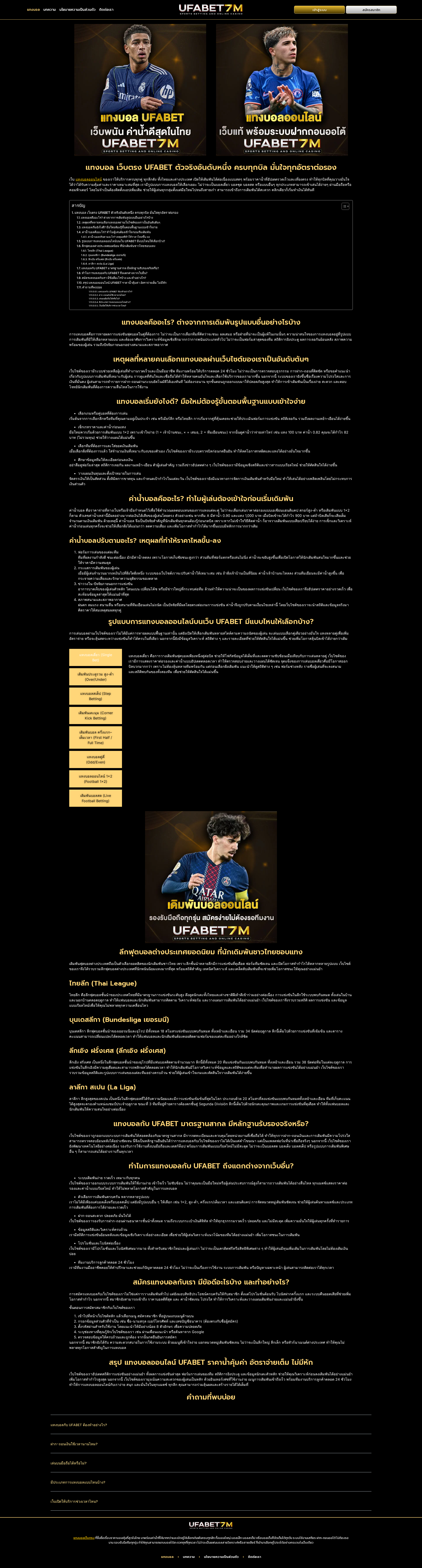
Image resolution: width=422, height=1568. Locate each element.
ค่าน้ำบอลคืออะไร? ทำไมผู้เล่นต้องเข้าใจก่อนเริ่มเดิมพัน (116, 232)
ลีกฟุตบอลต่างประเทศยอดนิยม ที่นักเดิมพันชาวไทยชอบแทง (118, 246)
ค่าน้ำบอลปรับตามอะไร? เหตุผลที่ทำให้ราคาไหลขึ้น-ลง (119, 236)
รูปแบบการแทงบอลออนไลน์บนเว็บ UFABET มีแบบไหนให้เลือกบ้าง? (123, 241)
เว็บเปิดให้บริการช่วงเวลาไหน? (112, 305)
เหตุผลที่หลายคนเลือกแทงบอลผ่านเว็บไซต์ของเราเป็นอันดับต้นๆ (121, 222)
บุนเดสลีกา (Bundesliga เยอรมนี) (107, 255)
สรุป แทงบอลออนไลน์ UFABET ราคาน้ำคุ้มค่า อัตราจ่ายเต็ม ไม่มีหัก (125, 282)
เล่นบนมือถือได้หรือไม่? (109, 298)
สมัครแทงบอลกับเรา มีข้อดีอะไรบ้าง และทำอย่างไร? (114, 278)
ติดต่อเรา (106, 9)
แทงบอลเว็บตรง (84, 1538)
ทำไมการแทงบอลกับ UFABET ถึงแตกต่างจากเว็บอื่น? (114, 273)
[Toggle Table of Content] (343, 206)
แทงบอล (33, 9)
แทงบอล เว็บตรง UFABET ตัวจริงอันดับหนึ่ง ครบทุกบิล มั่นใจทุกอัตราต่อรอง (126, 212)
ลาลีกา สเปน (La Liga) (101, 263)
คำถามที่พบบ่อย (92, 287)
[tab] (95, 657)
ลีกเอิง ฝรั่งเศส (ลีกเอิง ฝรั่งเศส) (105, 259)
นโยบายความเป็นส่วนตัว (77, 9)
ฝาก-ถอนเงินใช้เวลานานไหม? (112, 295)
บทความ (49, 9)
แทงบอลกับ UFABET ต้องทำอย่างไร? (115, 291)
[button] (211, 1428)
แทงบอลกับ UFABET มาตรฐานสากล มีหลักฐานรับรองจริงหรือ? (120, 268)
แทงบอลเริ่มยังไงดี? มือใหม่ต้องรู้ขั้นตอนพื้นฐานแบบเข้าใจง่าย (120, 227)
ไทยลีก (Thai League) (100, 250)
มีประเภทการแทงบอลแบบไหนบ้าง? (115, 302)
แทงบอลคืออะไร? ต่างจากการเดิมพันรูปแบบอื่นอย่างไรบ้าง (117, 217)
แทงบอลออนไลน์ (89, 179)
